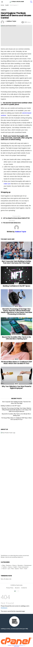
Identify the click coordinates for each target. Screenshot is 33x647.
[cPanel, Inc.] (16, 643)
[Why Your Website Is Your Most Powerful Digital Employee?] (16, 376)
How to (4, 568)
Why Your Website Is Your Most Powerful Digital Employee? (16, 387)
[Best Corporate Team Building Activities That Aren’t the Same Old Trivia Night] (16, 250)
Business (8, 565)
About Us (17, 587)
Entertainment (16, 334)
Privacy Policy (9, 587)
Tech (21, 568)
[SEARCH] (31, 1)
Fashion (4, 567)
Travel (25, 568)
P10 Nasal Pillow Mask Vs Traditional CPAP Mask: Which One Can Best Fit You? (16, 363)
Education (20, 565)
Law (9, 568)
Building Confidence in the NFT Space (16, 286)
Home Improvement (23, 567)
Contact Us (24, 587)
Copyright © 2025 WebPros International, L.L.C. (16, 645)
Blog (16, 258)
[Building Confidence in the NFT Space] (16, 275)
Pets (12, 568)
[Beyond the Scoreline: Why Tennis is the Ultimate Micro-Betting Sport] (16, 326)
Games (10, 567)
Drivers (14, 565)
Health (15, 567)
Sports (16, 568)
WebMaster (4, 608)
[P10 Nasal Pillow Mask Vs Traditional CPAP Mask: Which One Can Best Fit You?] (16, 351)
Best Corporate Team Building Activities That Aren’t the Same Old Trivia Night (16, 262)
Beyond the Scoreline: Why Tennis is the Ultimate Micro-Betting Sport (16, 338)
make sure (7, 183)
